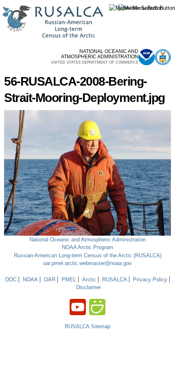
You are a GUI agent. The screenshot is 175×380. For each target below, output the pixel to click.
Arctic (89, 279)
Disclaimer (88, 287)
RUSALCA (114, 279)
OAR (49, 279)
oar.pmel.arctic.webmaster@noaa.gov (87, 263)
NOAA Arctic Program (87, 247)
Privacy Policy (150, 279)
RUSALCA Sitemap (87, 326)
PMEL (68, 279)
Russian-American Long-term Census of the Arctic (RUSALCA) (88, 255)
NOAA (30, 279)
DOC (11, 279)
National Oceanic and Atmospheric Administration (87, 239)
